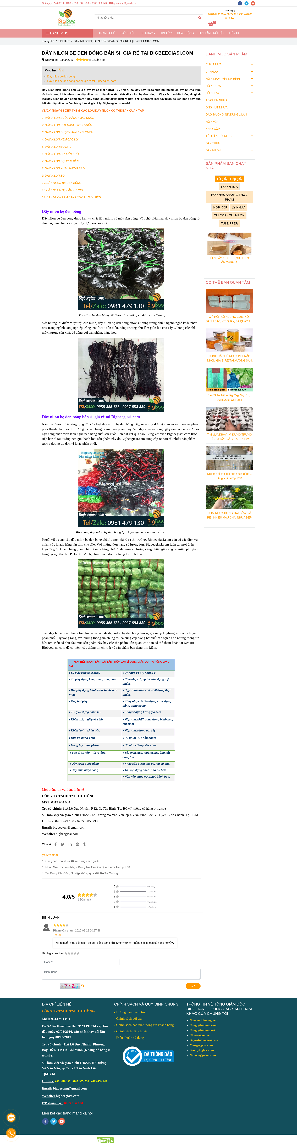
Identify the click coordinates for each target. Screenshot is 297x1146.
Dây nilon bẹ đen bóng (61, 76)
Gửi (193, 986)
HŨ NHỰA (212, 93)
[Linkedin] (70, 844)
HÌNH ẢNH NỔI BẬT (211, 33)
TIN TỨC (166, 33)
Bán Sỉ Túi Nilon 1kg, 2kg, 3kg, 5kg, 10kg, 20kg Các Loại (229, 397)
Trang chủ (48, 41)
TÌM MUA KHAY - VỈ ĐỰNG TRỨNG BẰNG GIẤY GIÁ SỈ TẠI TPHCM (229, 437)
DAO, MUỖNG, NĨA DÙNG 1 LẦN (226, 114)
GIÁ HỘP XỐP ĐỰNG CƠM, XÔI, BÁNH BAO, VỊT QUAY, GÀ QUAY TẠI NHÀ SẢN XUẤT (229, 319)
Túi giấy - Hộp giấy (229, 179)
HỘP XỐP (212, 121)
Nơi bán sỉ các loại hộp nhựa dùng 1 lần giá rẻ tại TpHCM (229, 476)
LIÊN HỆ (234, 33)
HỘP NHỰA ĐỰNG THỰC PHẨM (229, 197)
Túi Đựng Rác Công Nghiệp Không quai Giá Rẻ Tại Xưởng (81, 873)
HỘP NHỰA (213, 86)
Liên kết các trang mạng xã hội (67, 1113)
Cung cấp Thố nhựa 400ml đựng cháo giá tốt (72, 861)
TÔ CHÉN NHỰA (216, 100)
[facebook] (241, 3)
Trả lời (57, 935)
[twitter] (247, 3)
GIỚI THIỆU (127, 33)
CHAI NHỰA (214, 64)
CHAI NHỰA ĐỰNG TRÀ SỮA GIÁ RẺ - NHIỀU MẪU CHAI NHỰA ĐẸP (229, 515)
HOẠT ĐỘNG (185, 33)
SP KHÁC (147, 33)
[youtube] (254, 3)
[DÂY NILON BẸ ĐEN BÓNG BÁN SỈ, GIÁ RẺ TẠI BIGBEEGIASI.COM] (66, 17)
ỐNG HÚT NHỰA (217, 107)
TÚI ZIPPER (229, 223)
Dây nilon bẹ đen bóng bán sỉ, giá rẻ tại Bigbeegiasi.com (81, 81)
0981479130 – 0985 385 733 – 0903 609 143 (82, 3)
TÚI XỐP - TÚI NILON (219, 136)
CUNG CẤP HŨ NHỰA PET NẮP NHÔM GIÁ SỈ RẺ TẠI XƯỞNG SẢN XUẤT (229, 359)
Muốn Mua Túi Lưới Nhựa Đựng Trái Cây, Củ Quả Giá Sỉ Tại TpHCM (87, 867)
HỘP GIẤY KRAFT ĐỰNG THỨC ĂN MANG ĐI (229, 260)
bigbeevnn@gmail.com (124, 3)
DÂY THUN (213, 143)
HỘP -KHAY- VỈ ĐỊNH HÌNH (223, 78)
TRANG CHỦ (107, 33)
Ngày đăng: (51, 59)
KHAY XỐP (213, 128)
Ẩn (61, 70)
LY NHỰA (212, 71)
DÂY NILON (213, 150)
